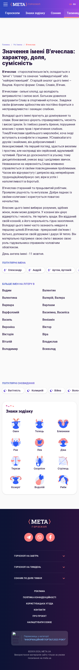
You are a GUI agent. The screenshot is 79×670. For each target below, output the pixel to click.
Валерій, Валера (53, 297)
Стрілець (63, 468)
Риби (63, 487)
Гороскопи (12, 13)
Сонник (56, 13)
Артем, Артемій (61, 270)
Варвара (8, 305)
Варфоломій (10, 312)
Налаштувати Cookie (39, 622)
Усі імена (18, 45)
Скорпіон (39, 468)
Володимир (10, 349)
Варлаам (48, 305)
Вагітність (14, 390)
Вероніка (8, 327)
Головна (7, 45)
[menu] (5, 4)
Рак (15, 449)
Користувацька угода (39, 603)
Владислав (50, 341)
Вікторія (8, 334)
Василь (7, 319)
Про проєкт (39, 616)
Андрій (37, 270)
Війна (57, 390)
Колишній (37, 390)
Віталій (7, 341)
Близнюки (63, 431)
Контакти (39, 610)
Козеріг (15, 487)
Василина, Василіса (55, 312)
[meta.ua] (19, 4)
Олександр (15, 270)
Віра (45, 334)
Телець (39, 431)
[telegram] (28, 537)
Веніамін (48, 319)
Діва (63, 449)
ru (74, 4)
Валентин (49, 290)
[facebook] (50, 537)
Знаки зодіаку (35, 13)
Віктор (46, 327)
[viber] (39, 537)
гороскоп (34, 4)
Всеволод (49, 349)
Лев (39, 449)
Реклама (39, 591)
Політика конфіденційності (39, 597)
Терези (15, 468)
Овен (16, 431)
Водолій (39, 487)
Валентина (9, 297)
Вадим (6, 290)
